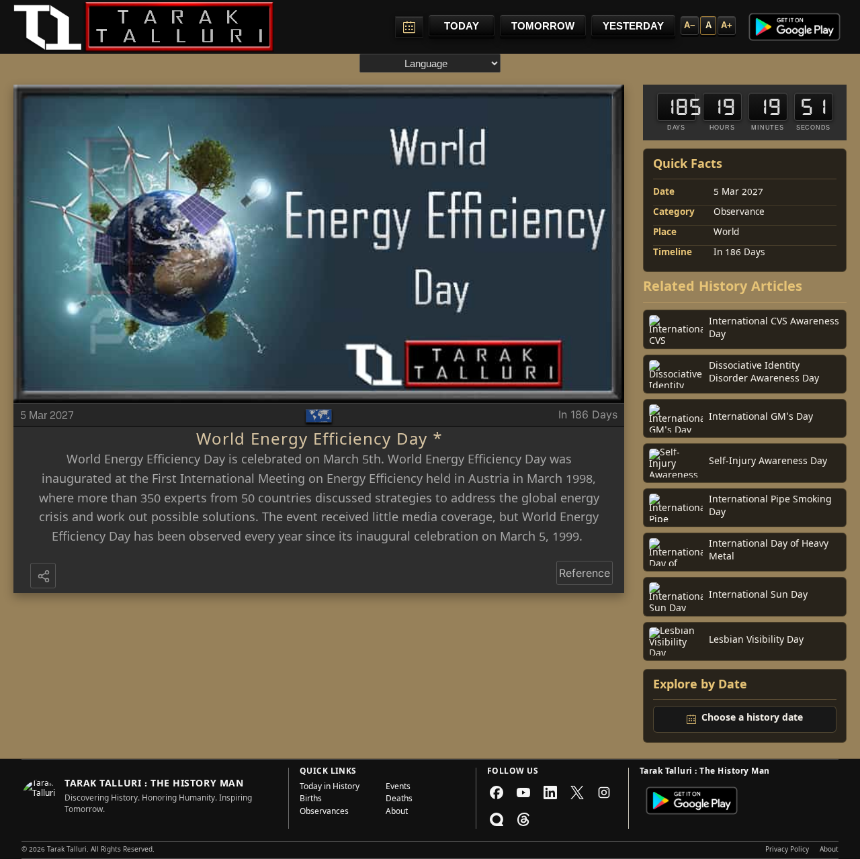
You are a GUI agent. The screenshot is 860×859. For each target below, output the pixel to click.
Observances (324, 812)
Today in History (329, 788)
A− (689, 25)
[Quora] (496, 819)
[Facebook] (496, 792)
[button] (44, 576)
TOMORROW (542, 26)
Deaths (399, 800)
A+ (726, 25)
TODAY (461, 26)
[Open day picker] (409, 27)
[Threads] (523, 819)
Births (311, 800)
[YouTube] (523, 792)
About (397, 812)
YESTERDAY (633, 26)
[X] (577, 792)
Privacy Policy (787, 850)
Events (398, 788)
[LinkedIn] (550, 792)
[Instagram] (604, 792)
